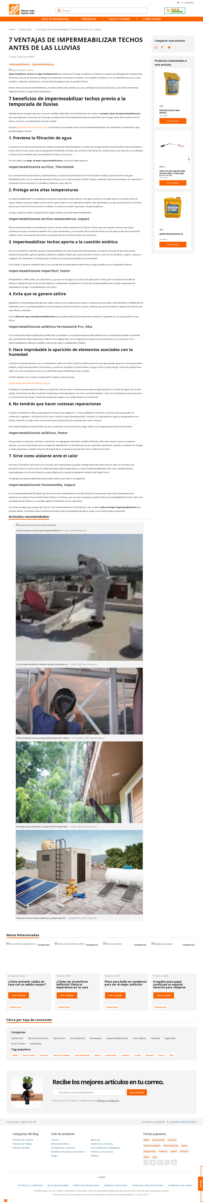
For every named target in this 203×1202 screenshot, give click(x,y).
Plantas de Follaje (22, 1143)
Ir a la (187, 2)
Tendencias (88, 18)
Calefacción (17, 1038)
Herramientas (77, 1038)
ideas (97, 1055)
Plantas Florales (21, 1147)
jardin (138, 1055)
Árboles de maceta (23, 1139)
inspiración (111, 1055)
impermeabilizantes (117, 1038)
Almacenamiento (60, 1143)
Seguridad (169, 1038)
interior (126, 1055)
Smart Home (18, 1043)
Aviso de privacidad (58, 1185)
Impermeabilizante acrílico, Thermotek (41, 167)
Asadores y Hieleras (102, 1143)
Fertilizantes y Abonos (63, 1147)
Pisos (161, 1055)
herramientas (82, 1055)
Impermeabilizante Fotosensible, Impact (42, 485)
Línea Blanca (139, 1038)
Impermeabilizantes (43, 64)
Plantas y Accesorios (102, 1151)
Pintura (150, 1055)
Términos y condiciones (30, 1185)
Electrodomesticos (38, 1038)
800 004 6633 (189, 1121)
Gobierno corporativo (115, 1185)
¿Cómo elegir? (152, 18)
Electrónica (59, 1038)
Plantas (95, 1155)
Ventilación (35, 1043)
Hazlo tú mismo (119, 18)
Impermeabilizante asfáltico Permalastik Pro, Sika (50, 326)
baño (15, 1055)
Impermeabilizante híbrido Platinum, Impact (29, 383)
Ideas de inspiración (55, 18)
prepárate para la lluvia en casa (31, 127)
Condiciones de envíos (180, 1185)
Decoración (29, 1055)
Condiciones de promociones (147, 1185)
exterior (44, 1055)
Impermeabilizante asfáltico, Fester (38, 433)
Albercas (95, 1139)
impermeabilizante (20, 64)
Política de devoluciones (86, 1185)
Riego (54, 1155)
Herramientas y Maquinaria (105, 1147)
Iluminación (96, 1038)
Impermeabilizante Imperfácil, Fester (39, 271)
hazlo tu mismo (61, 1055)
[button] (189, 157)
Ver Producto (173, 121)
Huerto (55, 1139)
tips (171, 1055)
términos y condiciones (108, 1100)
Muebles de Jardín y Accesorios (68, 1151)
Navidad (155, 1038)
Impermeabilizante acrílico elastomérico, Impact (49, 219)
